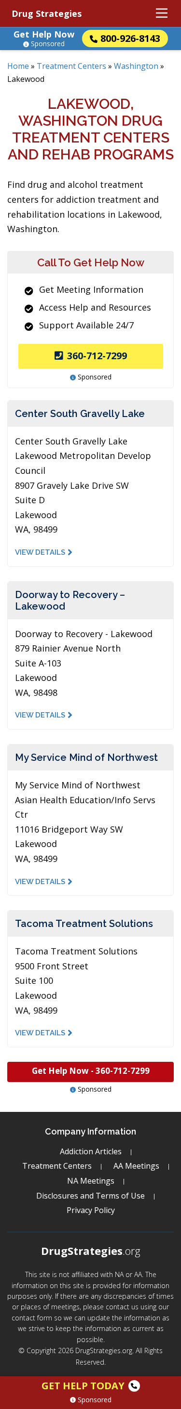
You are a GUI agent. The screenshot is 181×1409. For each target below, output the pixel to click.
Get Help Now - (91, 1070)
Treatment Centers (71, 66)
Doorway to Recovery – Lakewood (70, 600)
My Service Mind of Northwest (86, 757)
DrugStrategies (90, 1250)
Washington (136, 66)
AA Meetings (136, 1166)
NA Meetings (90, 1180)
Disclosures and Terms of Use (90, 1195)
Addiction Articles (91, 1151)
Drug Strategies (47, 13)
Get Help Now (44, 34)
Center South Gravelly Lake (80, 413)
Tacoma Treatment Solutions (84, 923)
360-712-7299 (97, 355)
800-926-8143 (130, 38)
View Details (40, 552)
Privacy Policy (91, 1210)
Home (18, 66)
